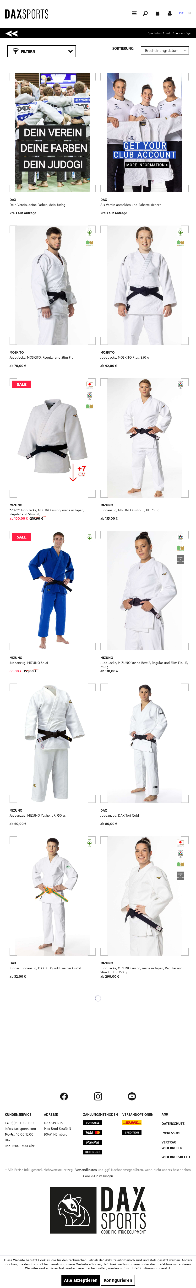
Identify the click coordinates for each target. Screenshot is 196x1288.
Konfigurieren (118, 1280)
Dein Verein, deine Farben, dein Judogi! (38, 205)
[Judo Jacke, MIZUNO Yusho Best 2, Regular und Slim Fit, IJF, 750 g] (144, 590)
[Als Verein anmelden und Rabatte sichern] (144, 132)
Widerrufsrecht (176, 1157)
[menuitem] (132, 13)
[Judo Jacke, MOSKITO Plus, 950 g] (144, 285)
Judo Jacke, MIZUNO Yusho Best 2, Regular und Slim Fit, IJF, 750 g (144, 665)
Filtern (28, 51)
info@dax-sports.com (20, 1129)
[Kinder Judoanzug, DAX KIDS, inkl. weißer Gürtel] (53, 896)
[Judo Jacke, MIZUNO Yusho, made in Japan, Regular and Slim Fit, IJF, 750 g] (144, 896)
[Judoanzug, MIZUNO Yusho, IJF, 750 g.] (53, 743)
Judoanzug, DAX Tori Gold (119, 816)
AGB (165, 1114)
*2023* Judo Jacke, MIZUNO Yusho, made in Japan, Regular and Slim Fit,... (47, 512)
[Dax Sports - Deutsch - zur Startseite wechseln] (26, 14)
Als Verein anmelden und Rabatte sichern (130, 205)
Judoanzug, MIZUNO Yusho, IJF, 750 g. (37, 816)
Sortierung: (123, 48)
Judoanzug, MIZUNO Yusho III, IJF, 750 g (129, 510)
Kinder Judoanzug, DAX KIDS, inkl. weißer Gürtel (45, 968)
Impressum (171, 1133)
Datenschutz (173, 1124)
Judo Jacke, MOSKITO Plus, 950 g (124, 358)
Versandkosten (86, 1170)
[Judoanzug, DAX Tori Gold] (144, 743)
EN (188, 13)
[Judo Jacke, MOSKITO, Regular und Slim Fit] (53, 285)
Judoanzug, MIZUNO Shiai (29, 663)
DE (181, 13)
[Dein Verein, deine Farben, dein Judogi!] (53, 132)
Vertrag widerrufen (172, 1145)
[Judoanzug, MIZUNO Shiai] (53, 590)
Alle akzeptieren (81, 1280)
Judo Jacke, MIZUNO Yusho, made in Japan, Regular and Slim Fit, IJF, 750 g (141, 970)
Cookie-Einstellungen (98, 1176)
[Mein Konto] (169, 13)
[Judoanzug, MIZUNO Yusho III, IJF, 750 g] (144, 438)
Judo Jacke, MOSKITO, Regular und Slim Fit (41, 358)
